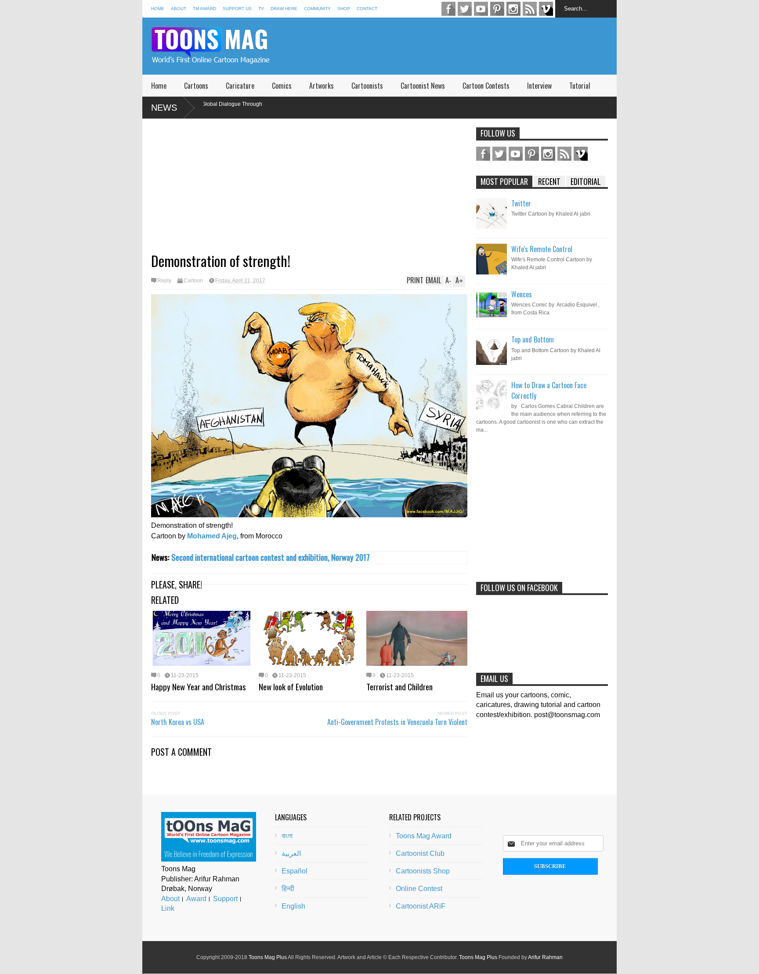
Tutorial (579, 85)
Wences (521, 294)
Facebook (448, 9)
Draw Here (284, 8)
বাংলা (287, 836)
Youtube (481, 9)
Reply (164, 281)
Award (196, 898)
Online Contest (419, 888)
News (164, 107)
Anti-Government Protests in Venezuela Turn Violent (397, 722)
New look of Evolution (291, 686)
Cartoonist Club (420, 853)
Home (157, 8)
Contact (367, 8)
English (293, 906)
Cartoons (196, 85)
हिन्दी (288, 888)
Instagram (513, 9)
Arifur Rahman (545, 957)
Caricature (240, 85)
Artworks (321, 85)
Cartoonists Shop (423, 871)
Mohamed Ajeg (212, 536)
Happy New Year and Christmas (198, 686)
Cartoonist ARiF (420, 906)
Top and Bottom (532, 339)
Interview (539, 85)
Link (167, 908)
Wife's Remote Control (541, 249)
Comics (282, 85)
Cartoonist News (423, 85)
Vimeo (546, 9)
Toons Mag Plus (268, 957)
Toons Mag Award (424, 836)
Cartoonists (367, 85)
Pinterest (497, 9)
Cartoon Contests (486, 85)
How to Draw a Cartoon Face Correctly (548, 390)
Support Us (237, 8)
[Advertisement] (457, 46)
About (178, 8)
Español (294, 871)
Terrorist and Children (399, 686)
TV (261, 8)
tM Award (204, 8)
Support (225, 898)
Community (317, 8)
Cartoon (193, 281)
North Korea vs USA (177, 722)
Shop (343, 8)
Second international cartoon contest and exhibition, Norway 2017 (270, 557)
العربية (291, 853)
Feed (530, 9)
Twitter (465, 9)
